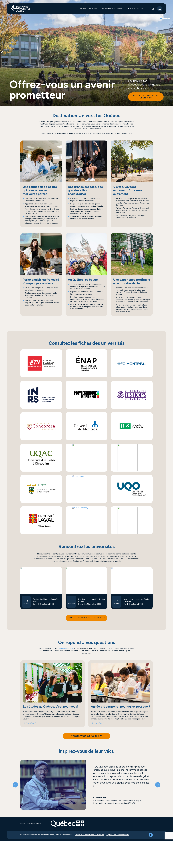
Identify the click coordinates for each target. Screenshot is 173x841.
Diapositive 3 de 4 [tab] (166, 18)
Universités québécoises (111, 9)
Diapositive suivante (170, 52)
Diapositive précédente (2, 52)
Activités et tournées (87, 9)
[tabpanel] (86, 53)
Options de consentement (118, 835)
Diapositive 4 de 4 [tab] (169, 18)
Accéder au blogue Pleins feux (86, 736)
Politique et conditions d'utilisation (89, 835)
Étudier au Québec (135, 9)
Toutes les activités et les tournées (86, 618)
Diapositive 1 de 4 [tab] (161, 18)
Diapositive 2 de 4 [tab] (163, 18)
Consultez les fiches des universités (145, 96)
